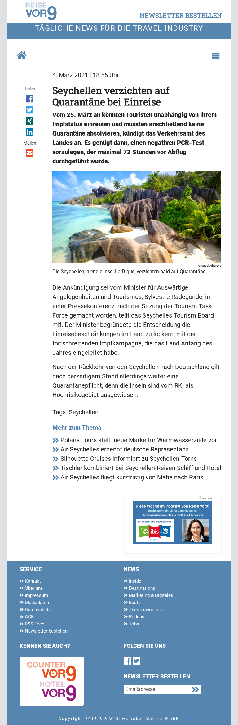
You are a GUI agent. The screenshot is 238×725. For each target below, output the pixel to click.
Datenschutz (37, 609)
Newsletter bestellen (46, 631)
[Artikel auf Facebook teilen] (30, 99)
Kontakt (32, 581)
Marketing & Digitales (150, 595)
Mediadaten (36, 602)
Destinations (141, 588)
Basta (134, 602)
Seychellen (84, 412)
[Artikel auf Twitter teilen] (30, 111)
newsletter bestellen (181, 15)
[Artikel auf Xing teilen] (30, 122)
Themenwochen (145, 609)
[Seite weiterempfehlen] (30, 154)
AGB (29, 617)
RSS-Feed (34, 624)
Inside (134, 581)
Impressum (36, 595)
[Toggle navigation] (215, 55)
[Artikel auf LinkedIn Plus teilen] (30, 133)
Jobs (133, 624)
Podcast (137, 617)
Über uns (33, 588)
